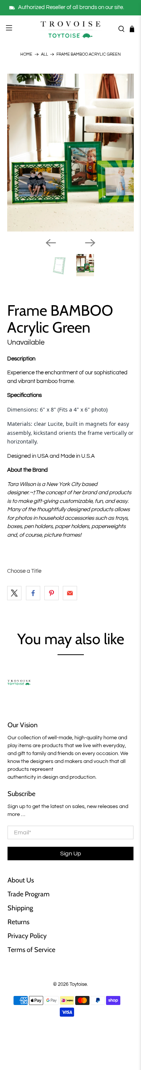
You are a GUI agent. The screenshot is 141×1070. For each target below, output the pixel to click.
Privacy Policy (27, 936)
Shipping (20, 908)
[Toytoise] (70, 29)
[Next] (90, 242)
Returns (18, 922)
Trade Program (29, 894)
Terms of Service (31, 950)
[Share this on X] (14, 593)
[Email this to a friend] (70, 593)
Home (26, 54)
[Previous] (50, 242)
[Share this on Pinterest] (51, 593)
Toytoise (78, 984)
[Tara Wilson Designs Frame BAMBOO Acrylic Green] (70, 153)
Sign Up (70, 854)
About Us (21, 880)
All (44, 54)
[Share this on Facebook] (33, 593)
